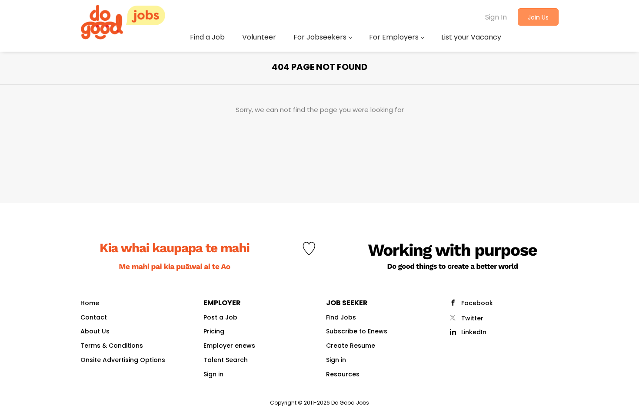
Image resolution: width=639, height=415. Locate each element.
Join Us (538, 17)
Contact (93, 317)
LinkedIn (473, 332)
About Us (95, 331)
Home (89, 303)
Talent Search (225, 360)
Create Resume (350, 345)
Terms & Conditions (111, 345)
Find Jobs (341, 317)
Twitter (472, 318)
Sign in (213, 374)
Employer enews (229, 345)
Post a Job (220, 317)
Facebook (477, 303)
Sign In (496, 17)
